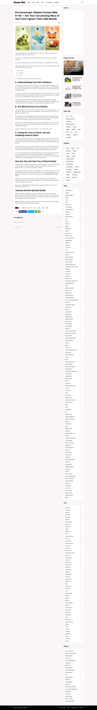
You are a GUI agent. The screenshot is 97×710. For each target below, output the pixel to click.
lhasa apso (73, 383)
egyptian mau (73, 614)
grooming (68, 126)
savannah (73, 631)
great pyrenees (73, 323)
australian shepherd (73, 283)
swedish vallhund (73, 495)
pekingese (73, 269)
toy (78, 148)
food (67, 148)
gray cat (73, 538)
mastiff (73, 285)
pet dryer (74, 177)
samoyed (73, 223)
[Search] (82, 2)
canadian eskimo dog (73, 433)
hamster (75, 134)
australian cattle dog (73, 416)
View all (58, 217)
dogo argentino (73, 335)
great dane (73, 273)
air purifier (68, 172)
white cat (73, 519)
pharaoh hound (73, 473)
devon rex (73, 588)
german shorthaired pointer (73, 371)
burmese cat (73, 586)
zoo (72, 132)
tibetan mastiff (73, 326)
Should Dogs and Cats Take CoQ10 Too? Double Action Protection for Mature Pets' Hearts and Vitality (77, 104)
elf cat (73, 617)
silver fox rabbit (73, 698)
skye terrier (73, 488)
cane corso (73, 347)
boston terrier (73, 321)
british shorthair (73, 521)
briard (73, 426)
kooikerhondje (73, 464)
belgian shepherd (73, 319)
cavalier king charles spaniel (73, 266)
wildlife (73, 129)
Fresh (33, 2)
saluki (73, 392)
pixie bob (73, 629)
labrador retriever (73, 195)
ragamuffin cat (73, 574)
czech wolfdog (73, 440)
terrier (73, 404)
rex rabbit (73, 693)
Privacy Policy (62, 707)
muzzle (68, 177)
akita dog (73, 245)
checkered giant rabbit (73, 653)
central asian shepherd (73, 438)
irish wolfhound (73, 452)
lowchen (73, 471)
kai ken (73, 380)
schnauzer (73, 242)
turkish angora (73, 607)
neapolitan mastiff (73, 340)
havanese (73, 450)
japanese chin (73, 454)
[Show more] (42, 211)
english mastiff (73, 369)
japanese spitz (73, 378)
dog (28, 207)
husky (73, 200)
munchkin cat (73, 550)
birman (73, 583)
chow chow (73, 247)
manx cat (73, 600)
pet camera (69, 169)
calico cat (73, 514)
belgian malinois (73, 316)
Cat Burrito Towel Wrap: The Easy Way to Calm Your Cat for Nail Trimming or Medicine (77, 95)
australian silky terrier (73, 419)
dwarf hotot (73, 665)
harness (77, 166)
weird (74, 126)
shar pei (73, 309)
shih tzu (73, 230)
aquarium (68, 134)
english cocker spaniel (73, 366)
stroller (76, 169)
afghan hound (73, 278)
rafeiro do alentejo (73, 478)
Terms (68, 707)
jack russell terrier (73, 252)
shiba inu (73, 192)
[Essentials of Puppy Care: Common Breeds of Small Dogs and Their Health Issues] (68, 79)
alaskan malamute (73, 257)
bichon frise (73, 233)
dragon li (73, 598)
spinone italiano (73, 492)
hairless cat (73, 560)
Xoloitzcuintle (73, 409)
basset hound (73, 314)
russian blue (73, 545)
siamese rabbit (73, 696)
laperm (73, 624)
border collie (73, 204)
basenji (73, 345)
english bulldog (73, 240)
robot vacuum (77, 172)
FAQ (37, 2)
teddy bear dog (73, 402)
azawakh (73, 421)
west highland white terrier (73, 280)
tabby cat (73, 507)
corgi (73, 202)
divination (24, 207)
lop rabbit (73, 684)
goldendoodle (73, 373)
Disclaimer (81, 707)
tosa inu (73, 357)
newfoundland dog (73, 288)
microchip (74, 174)
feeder (74, 150)
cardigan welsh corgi (73, 361)
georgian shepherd (73, 447)
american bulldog (73, 259)
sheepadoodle (73, 397)
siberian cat (73, 567)
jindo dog (73, 457)
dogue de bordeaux (73, 442)
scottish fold (73, 541)
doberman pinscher (73, 238)
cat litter (68, 150)
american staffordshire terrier (73, 300)
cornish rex (73, 612)
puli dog (73, 388)
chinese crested (73, 364)
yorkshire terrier (73, 235)
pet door (68, 180)
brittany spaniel (73, 428)
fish (76, 132)
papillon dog (73, 307)
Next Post (58, 227)
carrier (73, 153)
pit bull (73, 221)
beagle (73, 226)
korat (73, 591)
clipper (68, 174)
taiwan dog (73, 271)
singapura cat (73, 579)
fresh (35, 207)
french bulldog (73, 207)
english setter (73, 445)
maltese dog (73, 228)
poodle (73, 197)
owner (39, 207)
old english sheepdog (73, 304)
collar (74, 156)
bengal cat (73, 548)
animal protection (70, 124)
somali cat (73, 605)
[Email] (39, 211)
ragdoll (73, 529)
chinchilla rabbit (73, 655)
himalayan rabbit (73, 677)
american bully (73, 311)
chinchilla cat (73, 569)
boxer (73, 250)
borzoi (73, 359)
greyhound (73, 276)
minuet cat (73, 571)
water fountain (69, 161)
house (72, 148)
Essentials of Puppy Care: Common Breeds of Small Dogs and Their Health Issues (77, 79)
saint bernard (73, 290)
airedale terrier (73, 414)
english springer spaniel (73, 338)
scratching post (70, 158)
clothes (68, 156)
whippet (73, 342)
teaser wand (69, 166)
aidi (73, 411)
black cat (73, 512)
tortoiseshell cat (73, 543)
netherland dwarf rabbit (73, 686)
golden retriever (73, 190)
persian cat (73, 526)
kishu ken (73, 461)
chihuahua (73, 211)
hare (73, 674)
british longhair (73, 593)
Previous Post (17, 227)
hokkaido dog (73, 376)
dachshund (73, 214)
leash (67, 153)
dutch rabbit (73, 663)
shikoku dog (73, 485)
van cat (73, 641)
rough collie (73, 390)
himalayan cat (73, 564)
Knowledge (49, 2)
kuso (79, 129)
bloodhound (73, 423)
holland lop (73, 679)
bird (67, 132)
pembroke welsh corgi (73, 385)
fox (31, 207)
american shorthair (73, 536)
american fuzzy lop (73, 651)
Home (28, 2)
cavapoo (73, 435)
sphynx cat (73, 555)
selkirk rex (73, 633)
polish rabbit (73, 691)
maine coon (73, 524)
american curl (73, 581)
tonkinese (73, 638)
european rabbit (73, 667)
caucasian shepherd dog (73, 350)
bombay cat (73, 610)
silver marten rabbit (73, 701)
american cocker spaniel (73, 330)
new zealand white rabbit (73, 689)
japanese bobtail (73, 621)
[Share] (59, 23)
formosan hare (73, 672)
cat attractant (69, 164)
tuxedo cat (73, 517)
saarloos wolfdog (73, 480)
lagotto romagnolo (73, 466)
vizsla (73, 407)
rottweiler (73, 254)
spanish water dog (73, 354)
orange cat (73, 510)
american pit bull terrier (73, 333)
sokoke (73, 636)
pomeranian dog (73, 216)
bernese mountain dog (73, 264)
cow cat (73, 533)
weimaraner (73, 328)
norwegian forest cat (73, 552)
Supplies (56, 2)
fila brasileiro (73, 352)
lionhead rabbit (73, 682)
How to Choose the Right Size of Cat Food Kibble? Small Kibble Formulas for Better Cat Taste (77, 87)
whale (47, 207)
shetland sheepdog (73, 297)
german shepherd (73, 209)
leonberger (73, 469)
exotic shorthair (73, 557)
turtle (43, 207)
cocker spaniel (73, 261)
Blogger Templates (23, 707)
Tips (42, 2)
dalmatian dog (73, 292)
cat (19, 9)
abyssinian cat (73, 562)
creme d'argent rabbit (73, 660)
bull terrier (73, 302)
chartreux (73, 595)
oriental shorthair (73, 602)
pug (73, 219)
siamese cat (73, 531)
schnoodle (73, 483)
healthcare (68, 121)
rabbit (67, 129)
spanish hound (73, 490)
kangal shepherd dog (73, 459)
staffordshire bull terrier (73, 400)
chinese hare (73, 658)
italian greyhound (73, 295)
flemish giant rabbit (73, 670)
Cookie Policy (74, 707)
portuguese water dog (73, 476)
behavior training (70, 118)
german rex (73, 619)
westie (73, 497)
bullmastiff (73, 430)
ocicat (73, 626)
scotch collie (73, 395)
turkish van (73, 576)
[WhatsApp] (36, 211)
